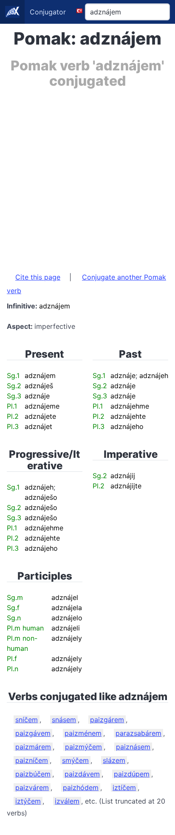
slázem (114, 760)
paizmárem (33, 747)
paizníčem (31, 760)
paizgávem (33, 733)
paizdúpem (132, 774)
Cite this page (37, 277)
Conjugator (48, 12)
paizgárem (107, 719)
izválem (67, 801)
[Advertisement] (87, 176)
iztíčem (124, 787)
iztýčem (28, 801)
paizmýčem (83, 747)
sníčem (26, 719)
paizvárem (32, 787)
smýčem (75, 760)
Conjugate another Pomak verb (86, 284)
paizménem (83, 733)
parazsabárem (138, 733)
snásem (64, 719)
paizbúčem (33, 774)
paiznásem (133, 747)
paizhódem (81, 787)
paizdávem (82, 774)
